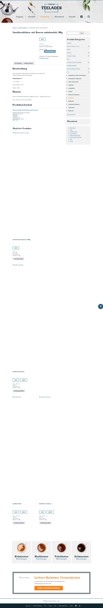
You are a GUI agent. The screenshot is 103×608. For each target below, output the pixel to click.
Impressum (28, 606)
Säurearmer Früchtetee (73, 104)
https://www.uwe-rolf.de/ (18, 119)
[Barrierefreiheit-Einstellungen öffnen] (100, 306)
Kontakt (72, 17)
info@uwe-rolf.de (16, 117)
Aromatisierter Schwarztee (74, 78)
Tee (68, 72)
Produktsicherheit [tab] (28, 63)
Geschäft (31, 17)
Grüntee (70, 91)
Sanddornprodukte (22, 28)
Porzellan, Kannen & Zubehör (74, 62)
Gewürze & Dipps (71, 56)
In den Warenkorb (49, 51)
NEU (68, 59)
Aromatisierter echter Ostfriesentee (77, 75)
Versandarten (73, 133)
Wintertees (71, 111)
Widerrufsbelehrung (75, 135)
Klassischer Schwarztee (73, 94)
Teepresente (71, 107)
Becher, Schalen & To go (73, 46)
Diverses (69, 53)
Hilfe (45, 606)
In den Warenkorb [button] (18, 259)
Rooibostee (71, 101)
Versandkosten (47, 45)
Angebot (69, 43)
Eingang (19, 17)
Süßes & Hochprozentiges (73, 69)
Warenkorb (59, 17)
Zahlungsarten (73, 132)
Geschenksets (71, 88)
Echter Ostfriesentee (73, 82)
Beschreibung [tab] (18, 63)
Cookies (71, 606)
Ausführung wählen (19, 391)
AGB (71, 139)
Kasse (71, 141)
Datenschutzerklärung (75, 137)
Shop (71, 130)
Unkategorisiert (71, 114)
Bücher (69, 49)
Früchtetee (71, 85)
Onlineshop (45, 17)
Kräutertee (55, 56)
